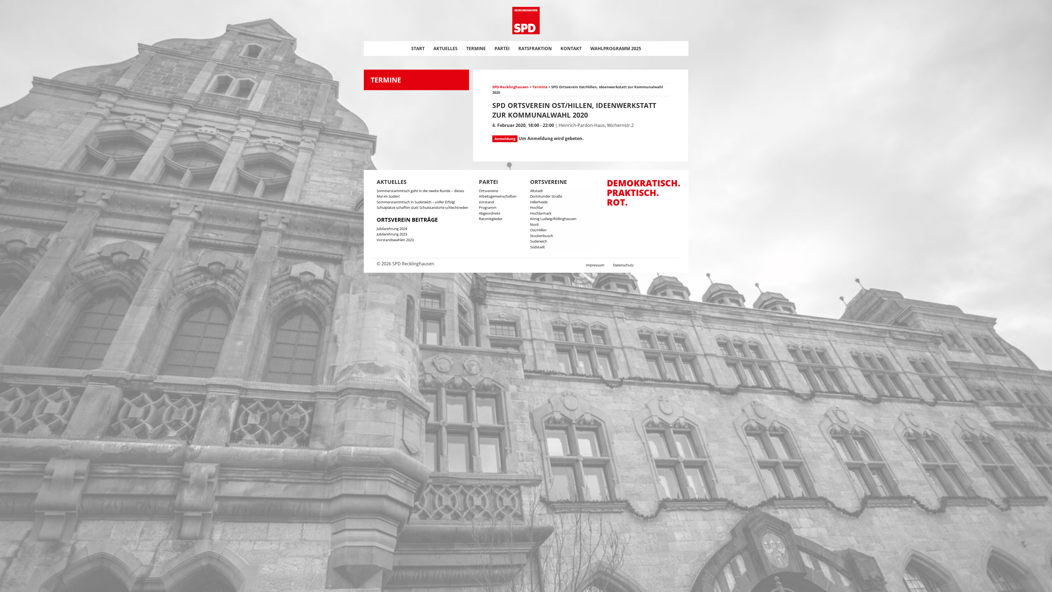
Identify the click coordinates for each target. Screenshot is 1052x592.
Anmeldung (504, 138)
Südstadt (537, 246)
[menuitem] (418, 48)
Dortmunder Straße (546, 196)
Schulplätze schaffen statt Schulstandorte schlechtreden (422, 207)
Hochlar (536, 207)
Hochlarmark (540, 213)
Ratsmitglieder (490, 218)
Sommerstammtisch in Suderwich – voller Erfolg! (416, 202)
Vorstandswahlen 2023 (395, 239)
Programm (487, 207)
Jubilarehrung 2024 (392, 228)
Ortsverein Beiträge (407, 219)
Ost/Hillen (538, 229)
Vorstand (486, 202)
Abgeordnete (489, 213)
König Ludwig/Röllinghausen (553, 218)
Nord (534, 224)
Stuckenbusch (541, 235)
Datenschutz (623, 265)
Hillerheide (539, 202)
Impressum (595, 265)
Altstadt (536, 190)
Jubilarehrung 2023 (392, 234)
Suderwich (538, 241)
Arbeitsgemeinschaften (497, 196)
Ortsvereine (488, 190)
